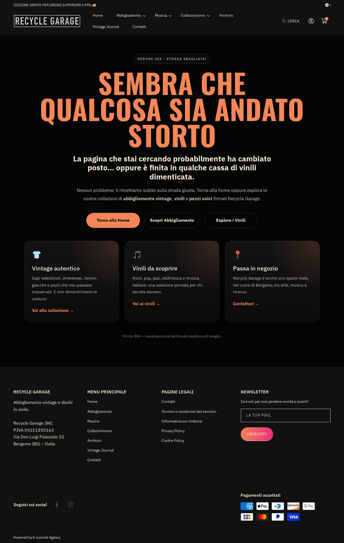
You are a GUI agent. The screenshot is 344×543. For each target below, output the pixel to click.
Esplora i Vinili (231, 220)
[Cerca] (285, 21)
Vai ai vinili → (146, 303)
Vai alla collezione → (53, 310)
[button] (290, 21)
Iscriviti (257, 434)
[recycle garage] (47, 21)
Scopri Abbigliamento (172, 220)
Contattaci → (246, 303)
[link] (129, 15)
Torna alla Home (113, 220)
